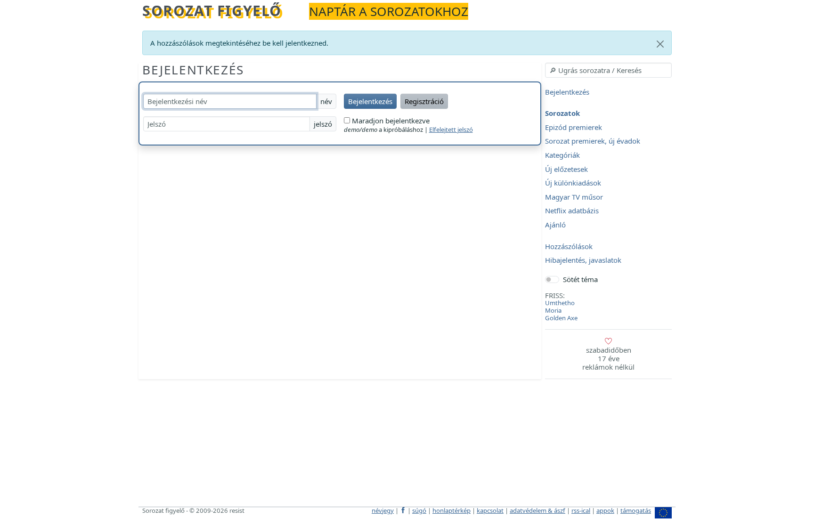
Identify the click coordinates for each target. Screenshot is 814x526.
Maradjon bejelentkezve (390, 120)
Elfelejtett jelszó (451, 129)
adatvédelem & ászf (537, 510)
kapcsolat (490, 510)
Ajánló (555, 224)
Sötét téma (580, 279)
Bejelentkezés (193, 69)
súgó (419, 510)
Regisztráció (424, 101)
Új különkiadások (573, 183)
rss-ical (580, 510)
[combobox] (608, 70)
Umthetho (560, 303)
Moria (553, 310)
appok (605, 510)
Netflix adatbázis (572, 211)
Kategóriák (562, 155)
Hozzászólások (569, 246)
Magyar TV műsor (574, 197)
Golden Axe (561, 318)
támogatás (635, 510)
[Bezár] (660, 44)
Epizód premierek (573, 127)
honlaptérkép (451, 510)
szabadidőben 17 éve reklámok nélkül (608, 358)
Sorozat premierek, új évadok (592, 141)
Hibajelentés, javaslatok (583, 260)
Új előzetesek (566, 169)
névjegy (383, 510)
